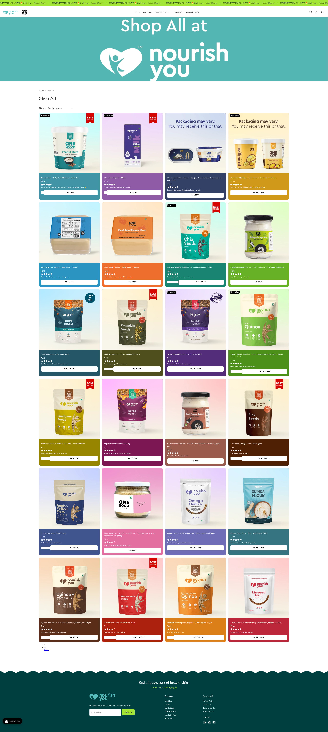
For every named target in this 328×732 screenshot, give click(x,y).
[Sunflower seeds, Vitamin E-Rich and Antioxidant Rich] (69, 409)
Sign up (128, 712)
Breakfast (168, 701)
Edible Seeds (169, 708)
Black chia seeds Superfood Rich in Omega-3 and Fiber (189, 267)
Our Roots (147, 12)
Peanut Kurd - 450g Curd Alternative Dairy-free (60, 178)
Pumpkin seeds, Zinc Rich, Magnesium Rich (122, 354)
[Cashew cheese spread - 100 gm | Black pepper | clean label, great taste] (195, 409)
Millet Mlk (169, 718)
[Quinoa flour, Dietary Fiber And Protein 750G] (258, 498)
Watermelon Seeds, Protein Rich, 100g (119, 623)
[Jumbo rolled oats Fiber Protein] (69, 498)
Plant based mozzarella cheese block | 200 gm (59, 267)
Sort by (51, 108)
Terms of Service (209, 708)
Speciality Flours (171, 715)
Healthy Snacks (170, 711)
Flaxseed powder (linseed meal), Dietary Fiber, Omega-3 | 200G (256, 623)
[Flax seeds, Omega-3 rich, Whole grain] (258, 409)
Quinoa (167, 704)
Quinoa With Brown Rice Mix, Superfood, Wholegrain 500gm (66, 623)
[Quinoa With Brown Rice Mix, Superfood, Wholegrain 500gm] (69, 588)
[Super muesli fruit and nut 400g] (132, 409)
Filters (42, 108)
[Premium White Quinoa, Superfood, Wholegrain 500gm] (195, 588)
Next (46, 650)
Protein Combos (192, 12)
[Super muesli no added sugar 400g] (69, 319)
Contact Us (207, 704)
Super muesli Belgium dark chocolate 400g (184, 354)
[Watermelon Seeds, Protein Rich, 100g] (132, 588)
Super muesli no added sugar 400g (55, 354)
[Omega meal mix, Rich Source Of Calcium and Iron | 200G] (195, 498)
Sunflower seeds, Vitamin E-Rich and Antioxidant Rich (63, 444)
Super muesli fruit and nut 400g (117, 444)
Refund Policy (208, 701)
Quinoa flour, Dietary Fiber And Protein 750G (248, 533)
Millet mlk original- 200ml (114, 178)
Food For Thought (162, 12)
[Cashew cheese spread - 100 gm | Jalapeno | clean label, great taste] (258, 232)
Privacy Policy (208, 711)
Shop (136, 12)
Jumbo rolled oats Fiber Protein (53, 533)
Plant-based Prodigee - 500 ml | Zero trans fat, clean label (253, 178)
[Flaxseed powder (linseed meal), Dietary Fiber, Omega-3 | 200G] (258, 588)
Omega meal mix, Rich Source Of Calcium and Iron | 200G (191, 533)
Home (41, 91)
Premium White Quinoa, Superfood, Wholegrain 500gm (189, 623)
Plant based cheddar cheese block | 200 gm (121, 267)
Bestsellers (178, 12)
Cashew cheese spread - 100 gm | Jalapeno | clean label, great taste (257, 267)
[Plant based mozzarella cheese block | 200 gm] (69, 232)
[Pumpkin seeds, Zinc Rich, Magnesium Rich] (132, 319)
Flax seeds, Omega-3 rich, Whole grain (246, 444)
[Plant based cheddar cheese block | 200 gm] (132, 232)
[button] (47, 185)
